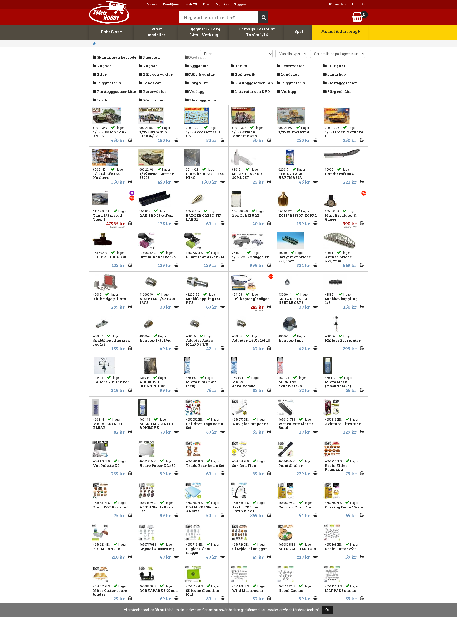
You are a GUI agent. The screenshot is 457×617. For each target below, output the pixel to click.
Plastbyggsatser (342, 82)
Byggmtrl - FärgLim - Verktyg (204, 31)
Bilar (101, 74)
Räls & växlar (202, 74)
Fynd (207, 4)
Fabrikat (110, 32)
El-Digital (336, 65)
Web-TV (191, 4)
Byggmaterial (109, 82)
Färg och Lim (339, 91)
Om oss (151, 4)
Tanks (240, 65)
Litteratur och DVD (252, 91)
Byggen (240, 4)
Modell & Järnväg (339, 31)
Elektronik (244, 74)
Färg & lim (199, 82)
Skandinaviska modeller (116, 57)
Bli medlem (337, 4)
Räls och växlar (157, 74)
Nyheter (222, 4)
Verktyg (196, 91)
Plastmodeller (157, 31)
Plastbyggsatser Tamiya (254, 82)
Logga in (358, 4)
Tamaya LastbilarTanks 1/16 (256, 31)
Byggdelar (198, 65)
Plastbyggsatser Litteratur (116, 91)
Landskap (290, 74)
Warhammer (154, 99)
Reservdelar (292, 65)
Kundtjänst (171, 4)
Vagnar (103, 65)
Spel (298, 31)
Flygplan (151, 57)
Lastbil (103, 99)
